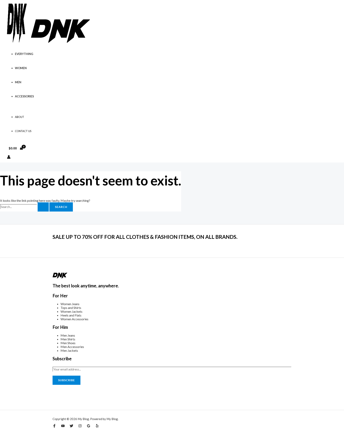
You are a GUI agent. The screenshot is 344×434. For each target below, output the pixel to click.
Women (21, 68)
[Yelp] (97, 426)
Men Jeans (68, 335)
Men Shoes (68, 343)
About (19, 117)
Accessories (24, 96)
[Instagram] (80, 426)
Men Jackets (69, 350)
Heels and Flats (71, 315)
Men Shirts (68, 339)
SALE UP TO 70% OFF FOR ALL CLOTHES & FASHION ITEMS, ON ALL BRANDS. (145, 237)
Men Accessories (72, 347)
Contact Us (23, 131)
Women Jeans (70, 304)
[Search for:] (24, 207)
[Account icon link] (9, 157)
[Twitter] (71, 426)
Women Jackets (71, 311)
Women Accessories (74, 319)
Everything (24, 54)
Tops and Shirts (71, 308)
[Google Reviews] (88, 426)
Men (18, 82)
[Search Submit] (43, 207)
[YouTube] (63, 426)
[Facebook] (54, 426)
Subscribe (66, 380)
